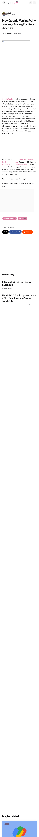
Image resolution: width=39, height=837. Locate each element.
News (7, 824)
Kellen (10, 13)
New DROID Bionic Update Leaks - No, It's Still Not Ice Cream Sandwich (19, 298)
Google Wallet (7, 99)
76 (7, 34)
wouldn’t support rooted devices (14, 164)
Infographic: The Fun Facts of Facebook (17, 283)
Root (23, 218)
